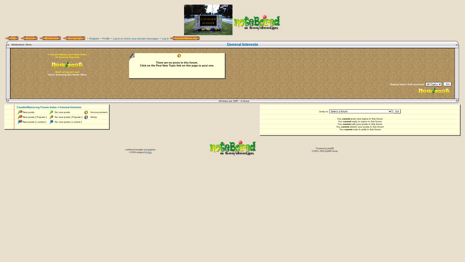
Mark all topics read (67, 72)
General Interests (242, 44)
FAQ (13, 38)
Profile (106, 38)
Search (30, 38)
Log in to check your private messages (136, 38)
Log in (165, 38)
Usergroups (75, 38)
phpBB (330, 148)
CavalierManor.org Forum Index (68, 54)
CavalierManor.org (186, 38)
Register (94, 38)
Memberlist (51, 38)
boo (150, 152)
